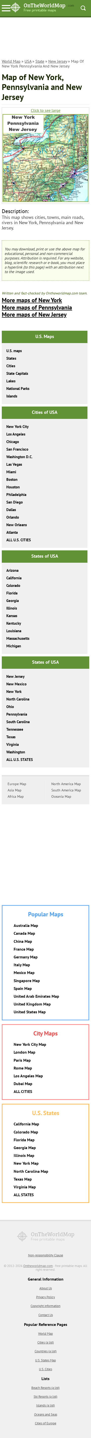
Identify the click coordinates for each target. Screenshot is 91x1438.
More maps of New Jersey (34, 314)
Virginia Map (25, 1186)
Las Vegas (14, 464)
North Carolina (17, 699)
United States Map (30, 1011)
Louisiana (13, 630)
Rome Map (23, 1068)
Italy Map (22, 964)
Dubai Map (23, 1083)
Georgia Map (25, 1147)
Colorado (13, 585)
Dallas (11, 509)
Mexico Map (24, 972)
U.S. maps (14, 350)
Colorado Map (26, 1131)
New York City (17, 426)
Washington (15, 752)
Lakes (10, 381)
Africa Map (16, 796)
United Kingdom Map (32, 1004)
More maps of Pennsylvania (37, 307)
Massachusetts (17, 638)
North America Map (66, 784)
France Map (24, 949)
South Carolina (18, 721)
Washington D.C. (19, 456)
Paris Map (22, 1060)
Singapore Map (27, 980)
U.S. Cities (45, 1369)
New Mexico (16, 684)
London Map (24, 1052)
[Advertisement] (45, 39)
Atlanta (12, 532)
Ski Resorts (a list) (45, 1396)
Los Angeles (15, 434)
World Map (11, 61)
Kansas (11, 615)
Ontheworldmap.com (38, 1266)
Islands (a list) (45, 1405)
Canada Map (24, 933)
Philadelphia (16, 494)
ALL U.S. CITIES (18, 540)
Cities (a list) (45, 1342)
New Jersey (57, 61)
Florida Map (24, 1139)
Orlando (12, 517)
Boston (11, 479)
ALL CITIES (23, 1091)
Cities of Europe (45, 1423)
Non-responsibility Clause (45, 1255)
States (11, 358)
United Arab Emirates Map (36, 996)
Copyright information (45, 1306)
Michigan (13, 646)
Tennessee (14, 729)
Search (83, 8)
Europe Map (17, 784)
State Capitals (17, 373)
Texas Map (23, 1179)
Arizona (12, 570)
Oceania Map (61, 796)
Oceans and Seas (45, 1414)
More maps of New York (32, 300)
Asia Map (14, 790)
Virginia (12, 744)
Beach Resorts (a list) (45, 1388)
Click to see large (45, 110)
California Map (26, 1123)
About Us (45, 1288)
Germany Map (26, 956)
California (13, 578)
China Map (23, 941)
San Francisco (17, 449)
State (39, 61)
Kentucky (13, 623)
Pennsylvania (16, 714)
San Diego (14, 502)
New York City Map (30, 1044)
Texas (10, 736)
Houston (13, 487)
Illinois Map (24, 1155)
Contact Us (45, 1315)
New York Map (26, 1163)
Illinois (11, 608)
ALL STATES (24, 1194)
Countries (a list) (46, 1351)
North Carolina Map (31, 1171)
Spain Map (23, 988)
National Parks (17, 388)
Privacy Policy (45, 1297)
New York (13, 691)
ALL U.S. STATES (19, 759)
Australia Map (26, 925)
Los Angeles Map (28, 1075)
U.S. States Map (45, 1360)
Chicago (12, 441)
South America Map (66, 790)
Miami (11, 472)
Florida (11, 593)
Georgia (12, 600)
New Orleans (16, 524)
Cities (10, 365)
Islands (11, 396)
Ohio (10, 706)
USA (28, 61)
